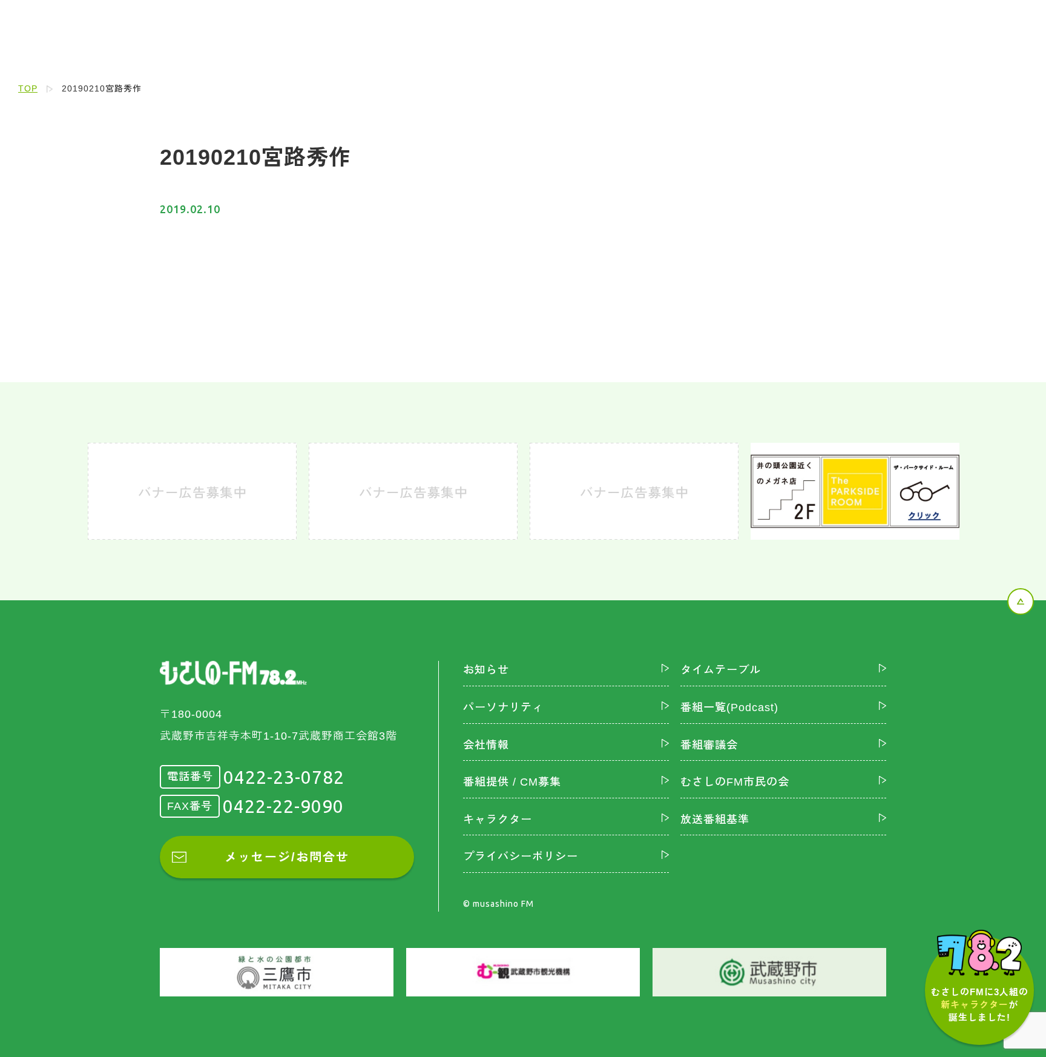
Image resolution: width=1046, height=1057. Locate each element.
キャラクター (497, 819)
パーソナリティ (503, 707)
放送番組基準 (714, 819)
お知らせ (486, 670)
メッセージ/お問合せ (287, 857)
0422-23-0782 (283, 777)
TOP (28, 88)
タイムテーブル (720, 670)
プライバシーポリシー (520, 856)
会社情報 (486, 745)
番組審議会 (709, 745)
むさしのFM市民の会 (734, 782)
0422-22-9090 (283, 806)
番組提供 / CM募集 (512, 782)
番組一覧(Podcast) (729, 707)
